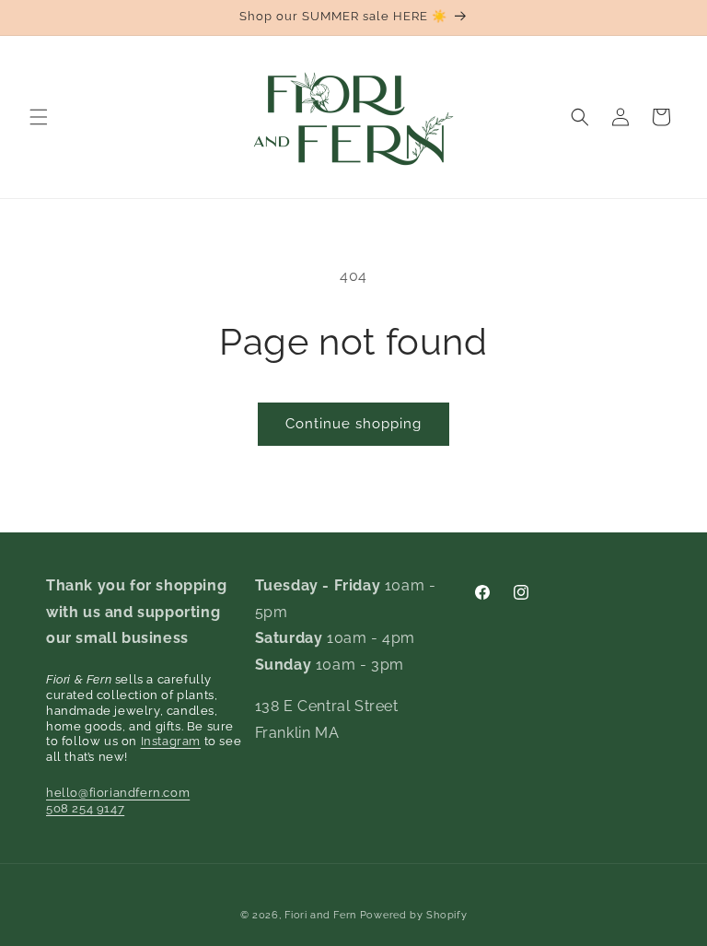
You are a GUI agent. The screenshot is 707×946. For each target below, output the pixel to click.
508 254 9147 (85, 808)
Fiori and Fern (320, 915)
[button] (38, 117)
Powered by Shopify (414, 915)
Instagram (171, 741)
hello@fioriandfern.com (118, 793)
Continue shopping (353, 423)
